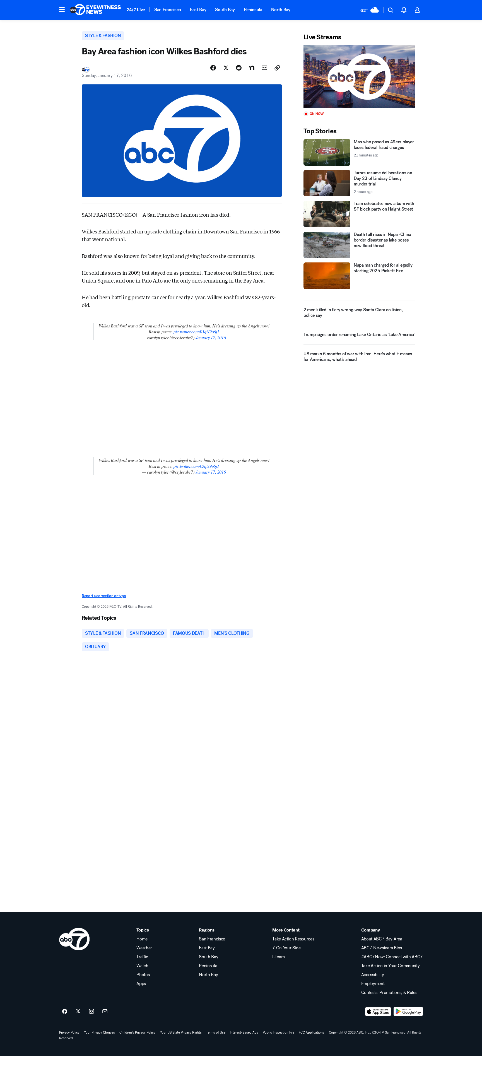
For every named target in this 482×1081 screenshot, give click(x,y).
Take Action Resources (293, 939)
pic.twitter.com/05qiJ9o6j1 (196, 331)
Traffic (142, 957)
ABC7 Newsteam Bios (381, 948)
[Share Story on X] (226, 68)
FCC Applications (311, 1032)
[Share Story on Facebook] (213, 68)
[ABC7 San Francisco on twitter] (78, 1011)
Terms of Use (215, 1032)
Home (142, 939)
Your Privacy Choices (99, 1032)
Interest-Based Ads (244, 1032)
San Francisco (167, 10)
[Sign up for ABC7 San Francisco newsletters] (104, 1011)
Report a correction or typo (104, 596)
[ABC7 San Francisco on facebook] (64, 1011)
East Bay (198, 10)
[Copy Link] (277, 68)
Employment (373, 983)
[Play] (359, 76)
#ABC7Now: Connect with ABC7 (392, 957)
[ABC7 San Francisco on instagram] (91, 1011)
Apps (141, 983)
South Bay (225, 10)
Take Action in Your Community (390, 966)
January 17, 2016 (211, 337)
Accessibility (372, 975)
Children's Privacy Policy (137, 1032)
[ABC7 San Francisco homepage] (95, 10)
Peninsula (253, 10)
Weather (144, 948)
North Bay (280, 10)
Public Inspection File (278, 1032)
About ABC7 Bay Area (381, 939)
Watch (142, 966)
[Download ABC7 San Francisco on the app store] (378, 1011)
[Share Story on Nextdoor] (251, 68)
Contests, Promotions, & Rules (389, 992)
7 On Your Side (286, 948)
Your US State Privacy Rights (181, 1032)
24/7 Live (135, 10)
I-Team (278, 957)
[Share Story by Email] (264, 68)
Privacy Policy (69, 1032)
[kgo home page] (74, 939)
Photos (143, 975)
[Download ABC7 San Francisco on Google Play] (408, 1011)
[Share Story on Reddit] (239, 68)
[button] (62, 9)
